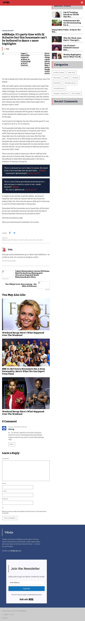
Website (5, 499)
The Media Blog (70, 83)
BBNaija (4, 240)
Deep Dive (71, 72)
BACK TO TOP (9, 614)
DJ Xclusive (21, 240)
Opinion (75, 78)
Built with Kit (26, 599)
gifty (26, 240)
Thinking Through (60, 93)
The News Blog (59, 88)
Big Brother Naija (12, 240)
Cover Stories (58, 72)
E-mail (4, 491)
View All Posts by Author (9, 261)
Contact (5, 617)
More (66, 78)
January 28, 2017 (34, 173)
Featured (4, 238)
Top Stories (75, 93)
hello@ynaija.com (15, 551)
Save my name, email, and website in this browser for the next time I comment (24, 512)
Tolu (7, 49)
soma (37, 240)
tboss (41, 240)
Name (4, 483)
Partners (56, 83)
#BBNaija (42, 171)
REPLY (12, 444)
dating (11, 429)
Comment (5, 458)
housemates (31, 240)
